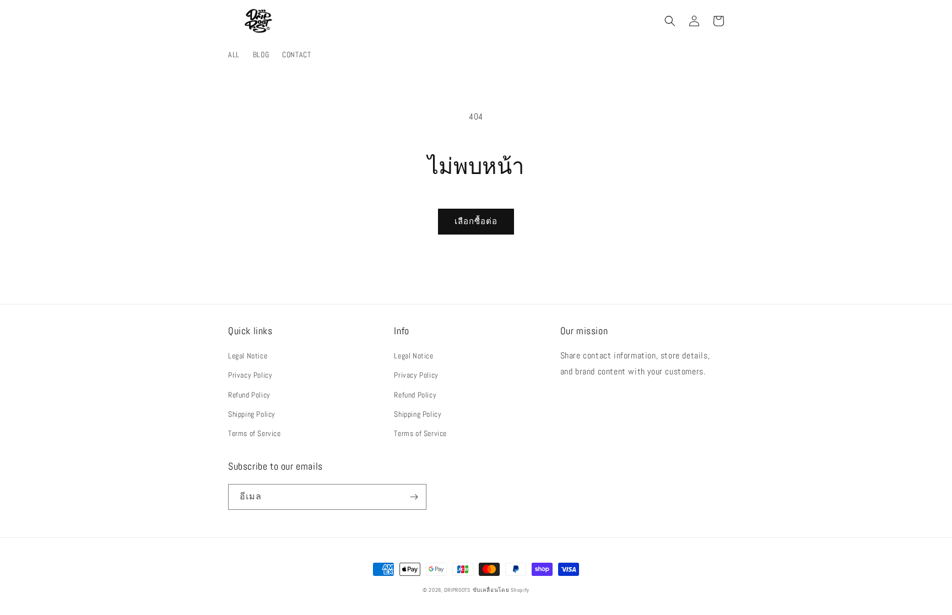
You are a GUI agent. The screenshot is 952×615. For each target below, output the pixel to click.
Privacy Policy (250, 375)
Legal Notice (247, 356)
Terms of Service (254, 433)
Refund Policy (249, 395)
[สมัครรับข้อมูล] (414, 497)
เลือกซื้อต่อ (476, 221)
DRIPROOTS (457, 590)
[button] (670, 21)
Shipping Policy (251, 414)
